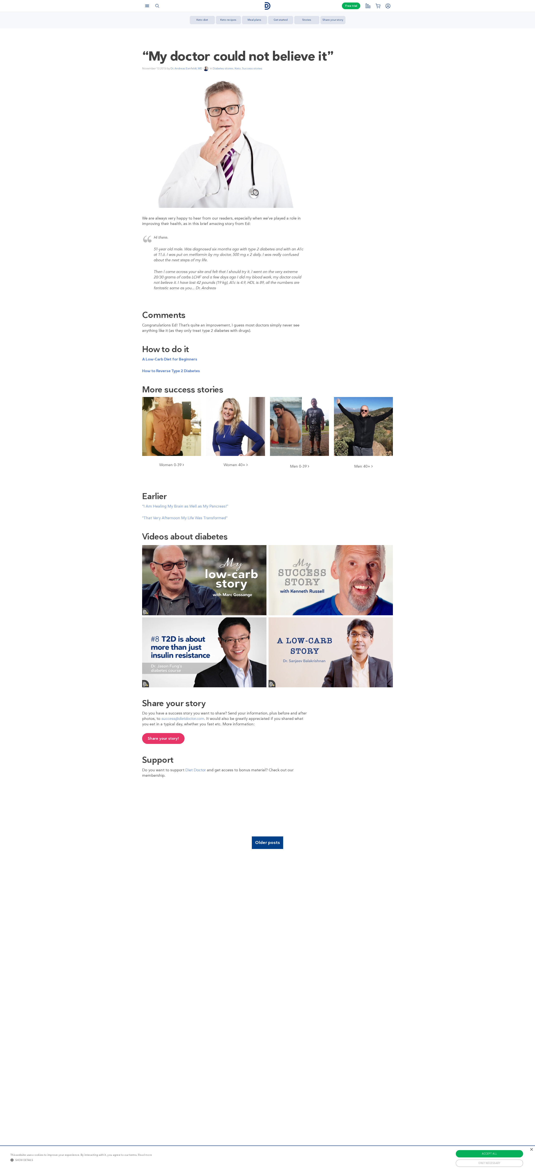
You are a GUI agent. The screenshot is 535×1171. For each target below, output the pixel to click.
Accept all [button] (489, 1153)
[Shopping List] (378, 6)
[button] (81, 1160)
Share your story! (163, 738)
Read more (145, 1155)
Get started (281, 20)
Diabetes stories (223, 68)
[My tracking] (368, 6)
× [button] (531, 1149)
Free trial (351, 6)
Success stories (252, 68)
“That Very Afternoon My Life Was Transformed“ (185, 517)
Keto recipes (228, 20)
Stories (306, 20)
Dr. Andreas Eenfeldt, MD (186, 68)
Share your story (332, 20)
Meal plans (254, 20)
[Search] (157, 6)
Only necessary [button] (489, 1163)
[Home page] (267, 6)
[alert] (267, 1158)
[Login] (388, 6)
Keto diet (202, 20)
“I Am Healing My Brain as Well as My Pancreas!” (185, 506)
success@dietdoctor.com (182, 718)
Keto (238, 68)
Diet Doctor (195, 770)
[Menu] (147, 6)
